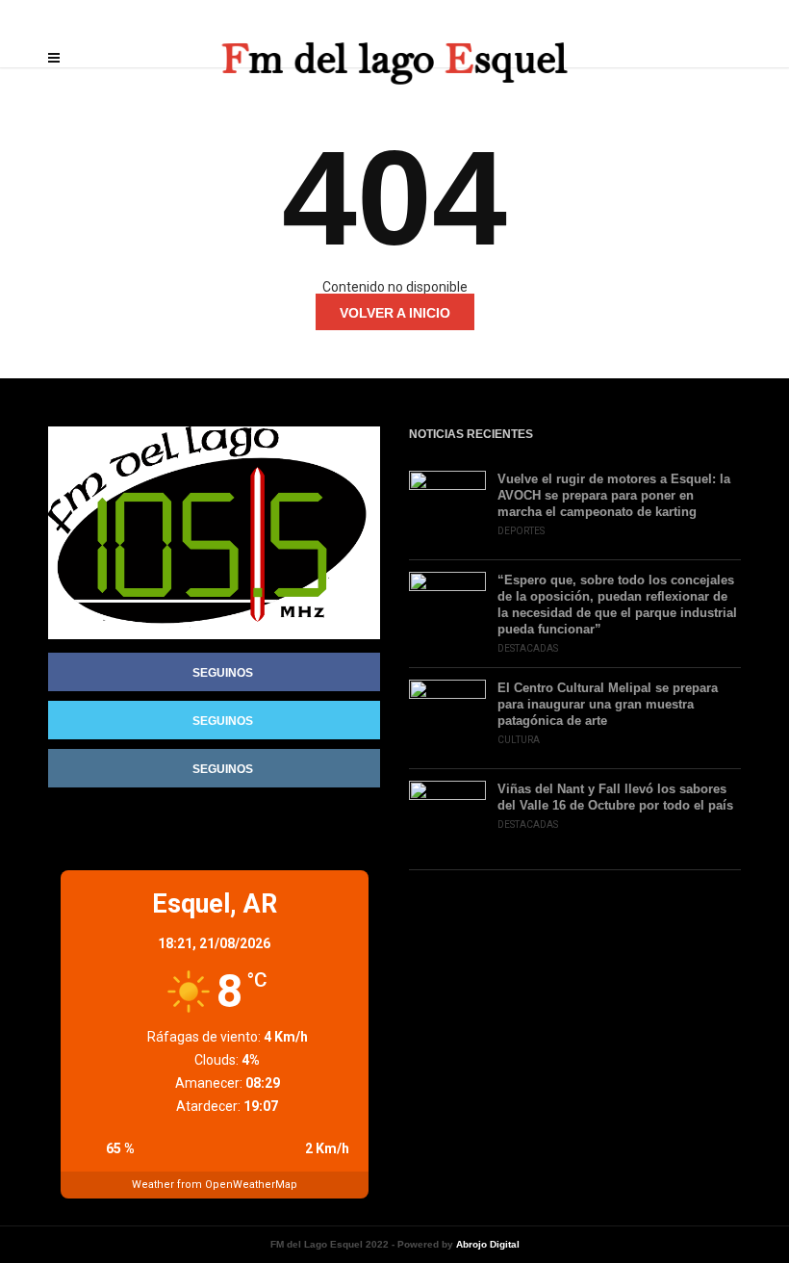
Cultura (518, 740)
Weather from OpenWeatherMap (214, 1184)
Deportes (521, 531)
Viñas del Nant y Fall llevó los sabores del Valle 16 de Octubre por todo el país (615, 797)
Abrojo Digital (488, 1244)
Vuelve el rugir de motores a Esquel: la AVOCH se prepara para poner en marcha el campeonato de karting (613, 495)
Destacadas (527, 648)
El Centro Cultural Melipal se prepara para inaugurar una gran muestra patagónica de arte (607, 704)
